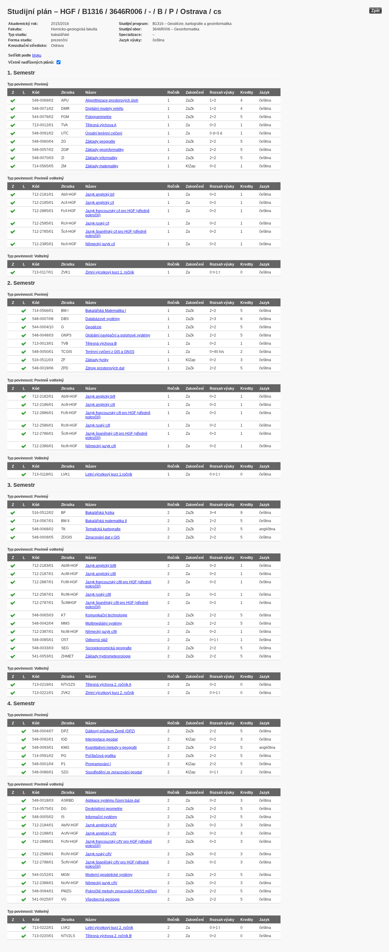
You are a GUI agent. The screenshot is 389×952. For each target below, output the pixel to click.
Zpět (375, 10)
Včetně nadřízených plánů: (31, 62)
